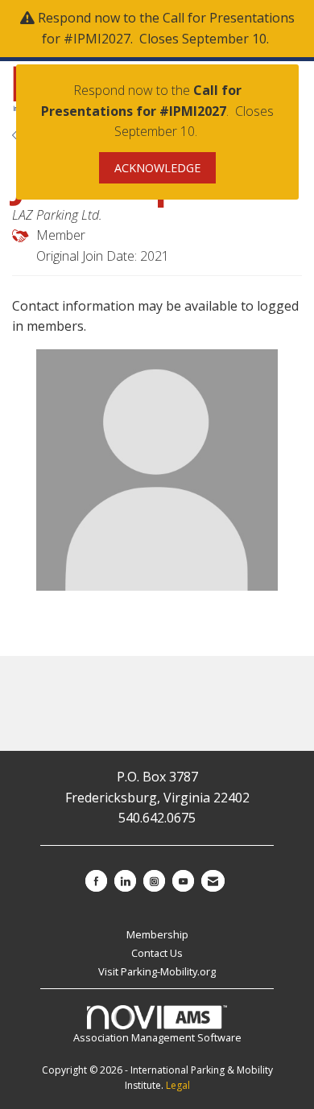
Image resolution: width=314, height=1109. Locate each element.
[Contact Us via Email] (213, 881)
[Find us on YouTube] (183, 881)
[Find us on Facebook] (96, 881)
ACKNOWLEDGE (157, 167)
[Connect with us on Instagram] (154, 881)
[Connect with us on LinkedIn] (125, 881)
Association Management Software (157, 1037)
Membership (157, 934)
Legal (178, 1085)
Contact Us (157, 953)
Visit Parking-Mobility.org (157, 971)
